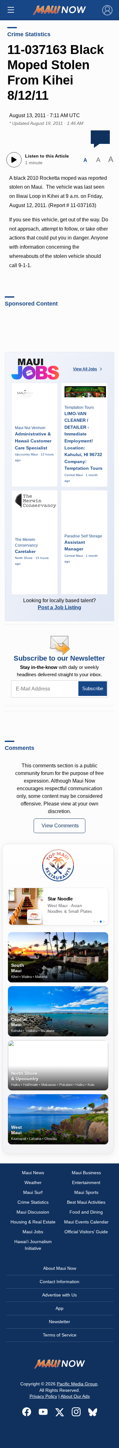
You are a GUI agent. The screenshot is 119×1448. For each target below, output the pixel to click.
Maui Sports (86, 1192)
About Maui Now (59, 1268)
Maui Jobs (33, 1231)
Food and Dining (86, 1212)
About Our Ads (75, 1396)
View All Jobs (85, 369)
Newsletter (59, 1321)
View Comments (60, 825)
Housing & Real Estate (33, 1221)
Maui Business (86, 1172)
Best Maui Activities (86, 1202)
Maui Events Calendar (86, 1221)
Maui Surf (33, 1192)
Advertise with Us (59, 1294)
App (59, 1308)
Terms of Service (59, 1334)
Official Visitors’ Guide (86, 1231)
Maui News (33, 1172)
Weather (33, 1182)
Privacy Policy (43, 1396)
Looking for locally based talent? (59, 604)
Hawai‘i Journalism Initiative (33, 1245)
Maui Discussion (33, 1212)
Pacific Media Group (77, 1383)
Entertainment (86, 1182)
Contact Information (59, 1281)
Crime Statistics (28, 34)
